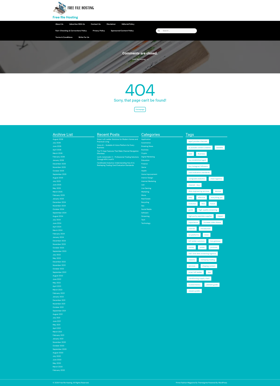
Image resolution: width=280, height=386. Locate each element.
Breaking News (147, 146)
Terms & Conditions (64, 37)
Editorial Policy (128, 24)
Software (144, 213)
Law (142, 185)
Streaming (145, 216)
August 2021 (58, 314)
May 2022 (57, 283)
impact (220, 216)
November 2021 (59, 304)
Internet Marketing (148, 181)
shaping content (208, 266)
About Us (59, 24)
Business (144, 150)
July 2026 (57, 143)
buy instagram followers (198, 166)
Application (146, 139)
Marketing (145, 192)
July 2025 (57, 181)
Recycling (145, 202)
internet (192, 228)
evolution (192, 204)
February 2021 (58, 335)
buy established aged (197, 160)
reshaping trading (208, 260)
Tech (143, 220)
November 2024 (59, 206)
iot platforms (194, 235)
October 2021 (58, 307)
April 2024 (57, 227)
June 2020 (57, 360)
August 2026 (58, 139)
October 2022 (58, 269)
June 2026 (57, 146)
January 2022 (58, 297)
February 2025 (59, 195)
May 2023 (57, 258)
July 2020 (57, 356)
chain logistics (216, 179)
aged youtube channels (198, 141)
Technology (145, 223)
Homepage (140, 109)
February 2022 (59, 293)
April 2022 (57, 286)
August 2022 (58, 276)
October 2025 (58, 171)
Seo (142, 206)
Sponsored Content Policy (122, 31)
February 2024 (59, 234)
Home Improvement (149, 174)
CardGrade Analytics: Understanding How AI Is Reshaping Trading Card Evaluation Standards (115, 164)
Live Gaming (146, 188)
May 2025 (57, 188)
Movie (143, 195)
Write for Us (84, 37)
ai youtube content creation (200, 147)
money (191, 247)
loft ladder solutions (197, 241)
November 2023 (59, 244)
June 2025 (57, 185)
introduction (205, 228)
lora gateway (215, 241)
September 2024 (59, 213)
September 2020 (59, 349)
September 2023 (59, 251)
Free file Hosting (65, 17)
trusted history (194, 285)
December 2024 (59, 202)
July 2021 (56, 318)
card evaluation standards (199, 172)
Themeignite (203, 383)
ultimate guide (212, 285)
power (202, 247)
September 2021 (59, 311)
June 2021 (57, 321)
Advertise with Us (77, 24)
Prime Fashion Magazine (185, 383)
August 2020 (58, 353)
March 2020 (58, 367)
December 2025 (59, 164)
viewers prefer (194, 291)
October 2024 (58, 209)
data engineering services (199, 191)
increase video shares (212, 222)
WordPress (222, 383)
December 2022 (59, 262)
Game (143, 167)
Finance (144, 164)
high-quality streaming (208, 210)
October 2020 (58, 346)
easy (190, 197)
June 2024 (57, 223)
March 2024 (57, 230)
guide (191, 210)
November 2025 (59, 167)
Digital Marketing (148, 157)
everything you (217, 197)
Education (145, 160)
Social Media (146, 209)
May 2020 (57, 363)
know (207, 235)
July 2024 (57, 220)
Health (144, 171)
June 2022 (57, 279)
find (203, 204)
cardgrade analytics (197, 179)
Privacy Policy (99, 31)
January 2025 (58, 199)
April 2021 (57, 328)
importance (193, 222)
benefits (219, 147)
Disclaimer (111, 24)
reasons (192, 260)
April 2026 (57, 150)
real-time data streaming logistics (202, 253)
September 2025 (59, 174)
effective (201, 197)
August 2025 (58, 178)
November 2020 (59, 342)
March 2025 (57, 192)
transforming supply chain (199, 278)
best (190, 154)
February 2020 (59, 370)
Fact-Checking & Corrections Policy (71, 31)
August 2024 (58, 216)
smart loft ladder (195, 272)
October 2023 (58, 248)
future (212, 204)
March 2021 (57, 332)
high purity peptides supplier (200, 216)
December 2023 (59, 241)
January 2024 (58, 237)
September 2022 (59, 272)
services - (193, 266)
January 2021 (58, 339)
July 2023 (57, 255)
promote (213, 247)
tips (209, 272)
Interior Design (147, 178)
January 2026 (58, 160)
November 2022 (59, 265)
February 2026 (59, 157)
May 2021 (56, 325)
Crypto (144, 153)
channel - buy (194, 185)
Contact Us (96, 24)
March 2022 (57, 290)
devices (218, 191)
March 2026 (57, 153)
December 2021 (59, 300)
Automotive (146, 143)
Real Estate (145, 199)
